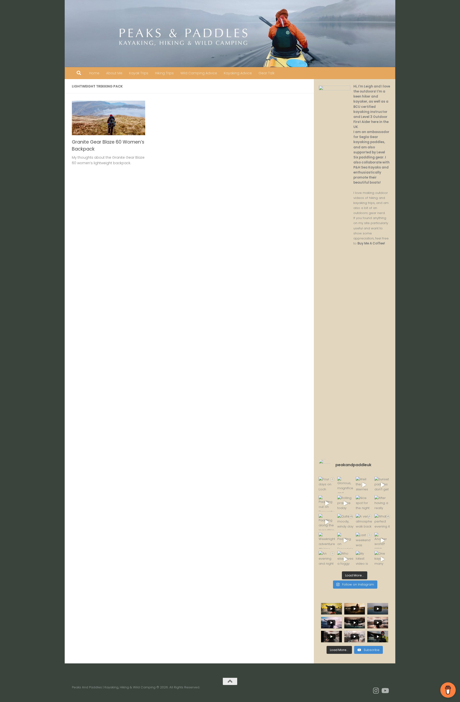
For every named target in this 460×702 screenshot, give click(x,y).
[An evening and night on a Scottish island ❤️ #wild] (327, 559)
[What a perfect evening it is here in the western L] (382, 522)
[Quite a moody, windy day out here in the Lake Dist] (345, 522)
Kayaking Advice (238, 73)
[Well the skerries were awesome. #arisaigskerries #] (364, 485)
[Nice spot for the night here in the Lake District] (364, 503)
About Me (114, 73)
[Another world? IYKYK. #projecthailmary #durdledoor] (382, 541)
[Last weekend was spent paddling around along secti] (364, 541)
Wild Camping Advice (198, 73)
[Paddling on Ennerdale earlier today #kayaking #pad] (345, 541)
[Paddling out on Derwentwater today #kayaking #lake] (327, 503)
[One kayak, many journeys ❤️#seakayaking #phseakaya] (382, 559)
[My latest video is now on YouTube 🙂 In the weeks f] (364, 559)
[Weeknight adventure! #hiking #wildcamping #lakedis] (327, 541)
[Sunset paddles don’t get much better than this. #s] (382, 485)
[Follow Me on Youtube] (384, 690)
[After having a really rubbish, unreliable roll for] (382, 503)
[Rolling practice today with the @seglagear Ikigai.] (345, 503)
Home (94, 73)
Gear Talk (267, 73)
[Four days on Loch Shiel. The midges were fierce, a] (327, 485)
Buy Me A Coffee (370, 243)
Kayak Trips (138, 73)
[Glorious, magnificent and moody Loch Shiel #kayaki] (345, 485)
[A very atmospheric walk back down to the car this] (364, 522)
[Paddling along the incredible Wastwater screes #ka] (327, 522)
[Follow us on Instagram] (376, 690)
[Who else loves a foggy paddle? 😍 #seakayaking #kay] (345, 559)
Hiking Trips (164, 73)
